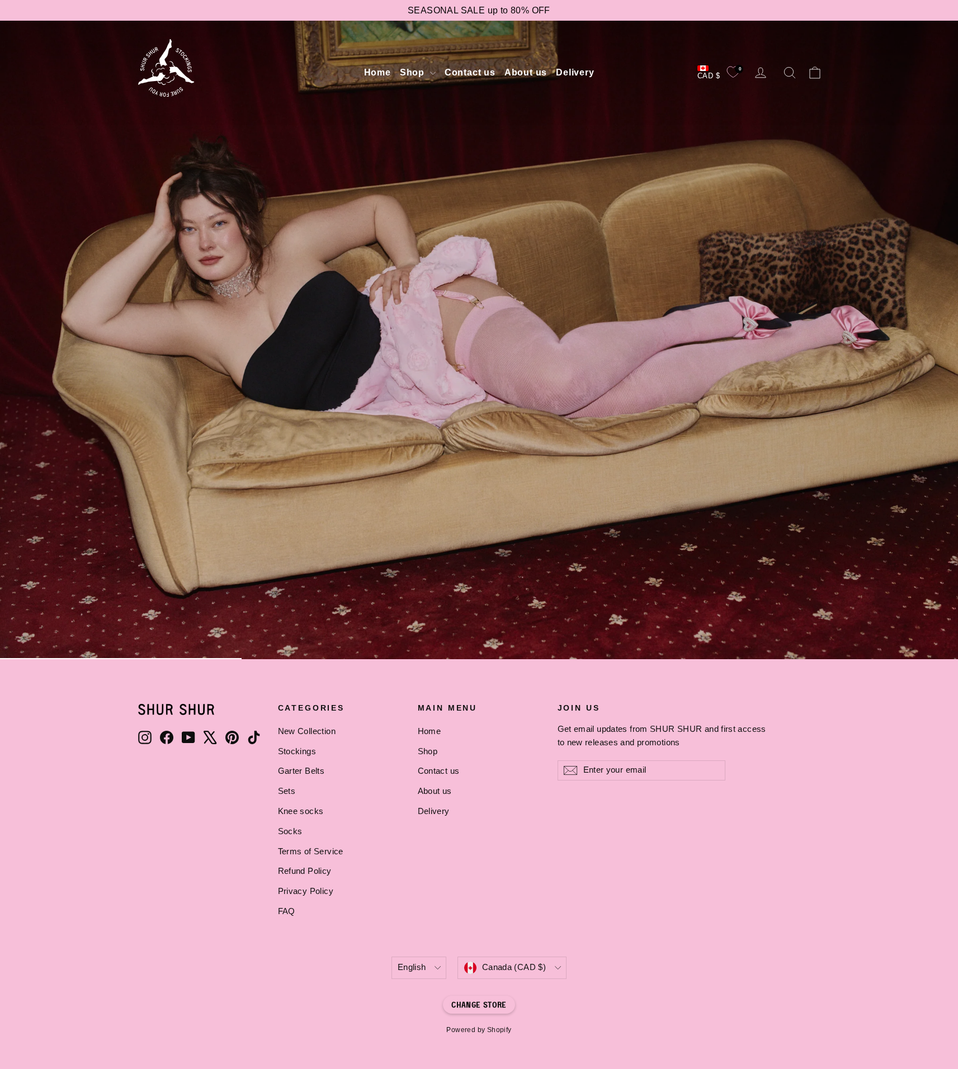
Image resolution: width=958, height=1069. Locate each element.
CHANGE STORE (478, 1004)
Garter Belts (301, 771)
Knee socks (301, 811)
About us (525, 72)
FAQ (286, 911)
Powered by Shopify (478, 1030)
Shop (413, 72)
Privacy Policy (306, 891)
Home (377, 72)
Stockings (297, 751)
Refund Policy (305, 871)
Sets (287, 791)
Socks (290, 831)
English (412, 967)
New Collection (307, 731)
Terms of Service (310, 851)
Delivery (575, 72)
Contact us (470, 72)
